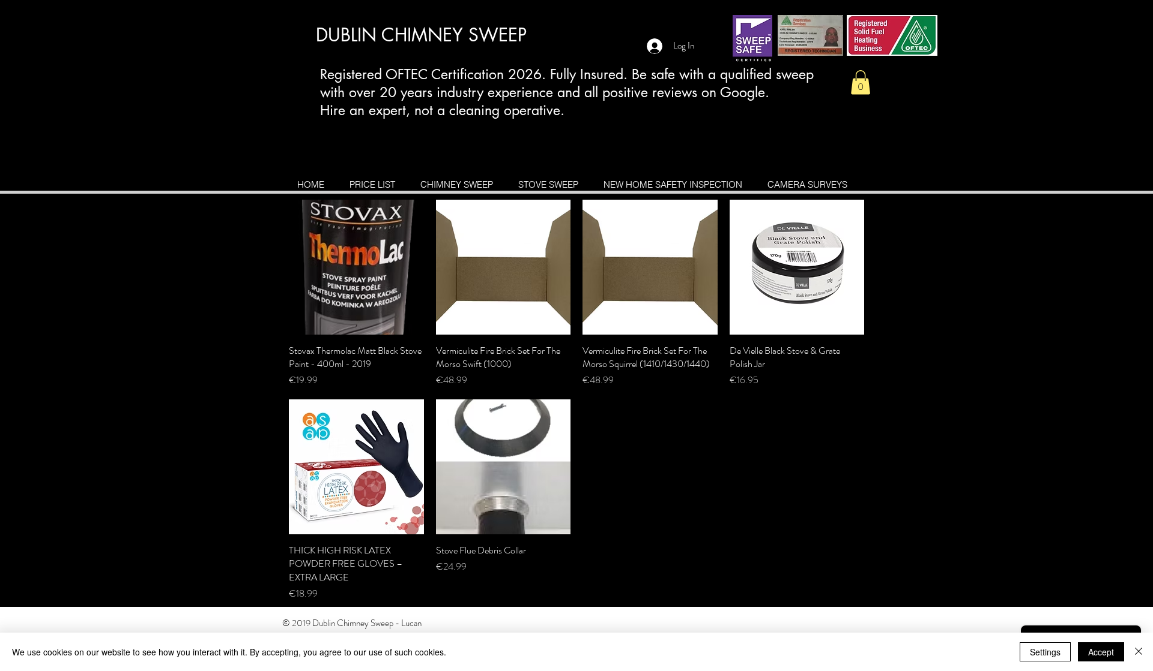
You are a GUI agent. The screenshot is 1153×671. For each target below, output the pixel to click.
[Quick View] (356, 267)
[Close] (1138, 651)
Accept (1101, 652)
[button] (860, 82)
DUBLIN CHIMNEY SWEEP (421, 35)
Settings (1045, 652)
